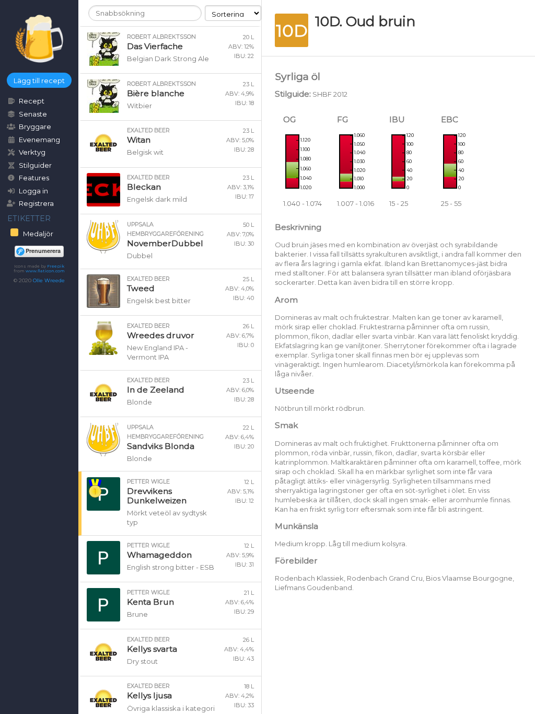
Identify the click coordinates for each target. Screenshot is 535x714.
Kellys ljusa (149, 695)
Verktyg (32, 152)
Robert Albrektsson (161, 36)
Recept (31, 101)
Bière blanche (155, 93)
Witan (138, 140)
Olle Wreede (49, 280)
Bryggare (35, 126)
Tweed (141, 288)
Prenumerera (43, 251)
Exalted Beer (148, 130)
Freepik (55, 266)
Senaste (33, 114)
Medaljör (37, 233)
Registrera (36, 203)
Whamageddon (159, 555)
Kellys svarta (152, 649)
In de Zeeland (155, 390)
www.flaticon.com (45, 270)
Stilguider (35, 165)
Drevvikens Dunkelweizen (157, 495)
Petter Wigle (148, 481)
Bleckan (144, 187)
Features (34, 178)
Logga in (33, 191)
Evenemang (39, 139)
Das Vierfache (155, 46)
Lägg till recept (39, 80)
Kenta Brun (150, 602)
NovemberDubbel (165, 243)
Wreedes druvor (160, 335)
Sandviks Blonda (160, 446)
